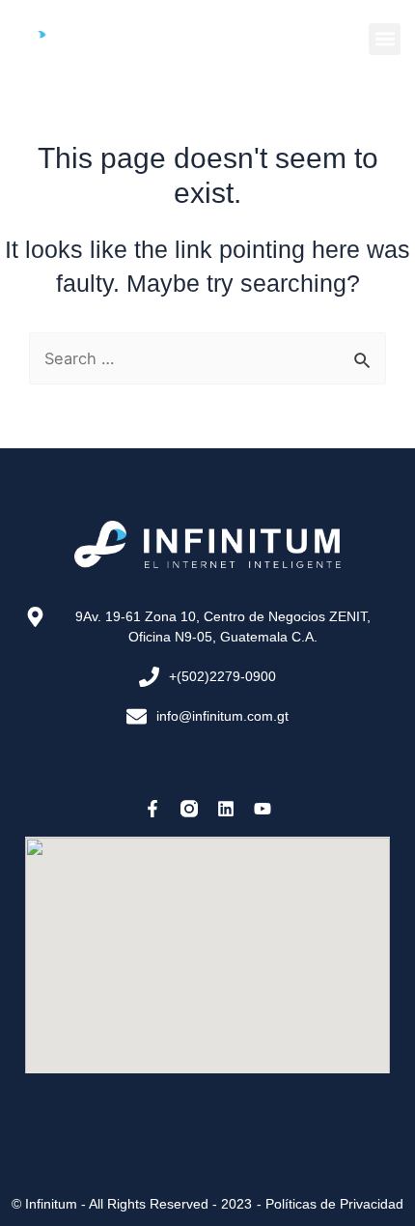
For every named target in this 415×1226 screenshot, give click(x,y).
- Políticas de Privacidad (330, 1204)
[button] (385, 39)
